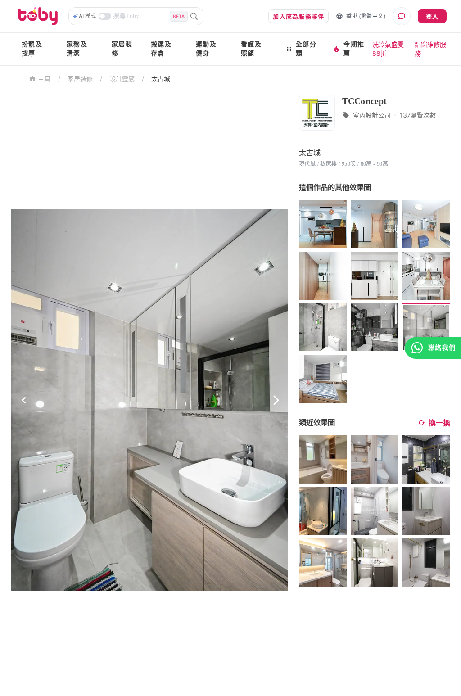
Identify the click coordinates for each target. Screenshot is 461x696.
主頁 (44, 79)
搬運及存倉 (161, 49)
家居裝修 (122, 49)
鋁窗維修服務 (430, 49)
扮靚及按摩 (32, 49)
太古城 (160, 78)
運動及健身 (206, 49)
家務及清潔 (77, 49)
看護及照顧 (251, 49)
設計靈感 (122, 78)
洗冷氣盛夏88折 (388, 49)
